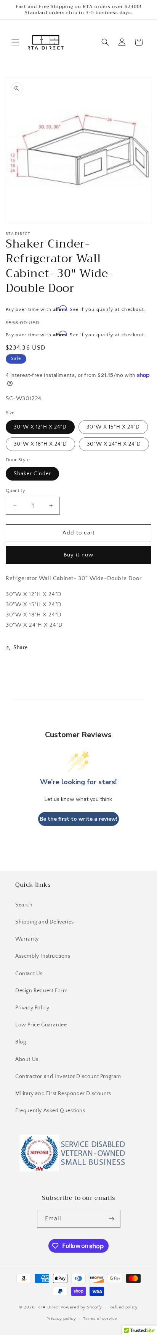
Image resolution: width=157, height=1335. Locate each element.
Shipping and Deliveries (44, 922)
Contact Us (29, 974)
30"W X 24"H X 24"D (114, 444)
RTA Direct (48, 1307)
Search (24, 905)
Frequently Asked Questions (50, 1111)
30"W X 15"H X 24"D (113, 427)
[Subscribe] (111, 1219)
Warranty (27, 939)
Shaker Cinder (32, 474)
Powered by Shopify (81, 1307)
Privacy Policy (32, 1008)
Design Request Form (41, 991)
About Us (26, 1059)
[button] (15, 42)
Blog (20, 1042)
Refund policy (123, 1307)
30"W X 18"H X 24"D (40, 444)
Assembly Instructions (42, 956)
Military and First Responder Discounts (63, 1094)
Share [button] (20, 648)
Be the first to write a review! (78, 819)
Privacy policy (61, 1318)
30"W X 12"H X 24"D (40, 427)
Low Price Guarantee (41, 1025)
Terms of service (100, 1318)
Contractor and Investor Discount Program (68, 1076)
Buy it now (78, 555)
